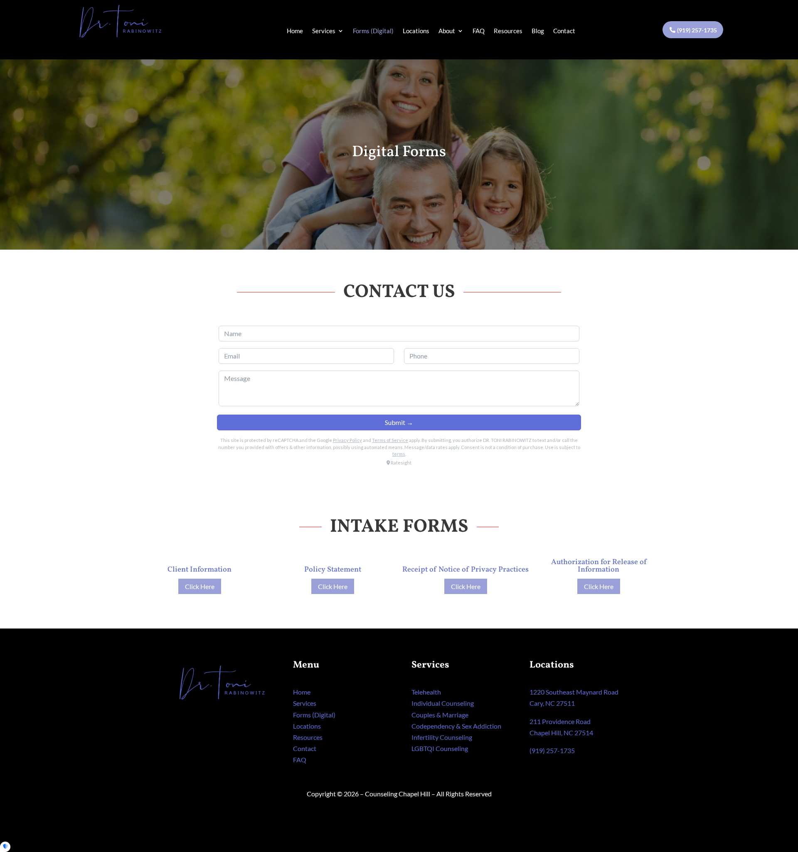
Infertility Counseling (441, 737)
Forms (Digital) (373, 31)
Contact (564, 31)
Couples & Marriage (439, 715)
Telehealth (426, 692)
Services (323, 31)
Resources (508, 31)
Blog (538, 31)
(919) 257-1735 (697, 30)
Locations (416, 31)
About (446, 31)
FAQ (479, 31)
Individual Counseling (442, 703)
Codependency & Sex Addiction (456, 726)
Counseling (439, 748)
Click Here (199, 586)
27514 (583, 733)
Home (295, 31)
